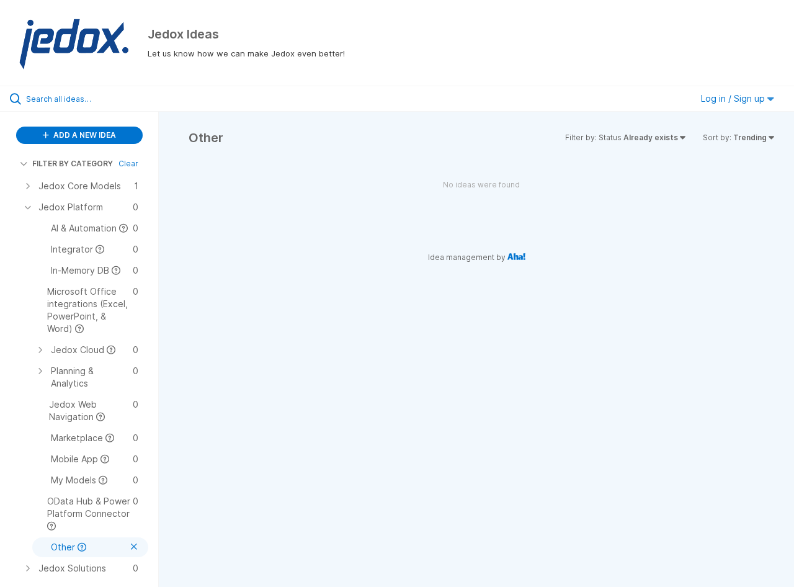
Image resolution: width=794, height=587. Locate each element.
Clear (128, 163)
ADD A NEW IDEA (83, 135)
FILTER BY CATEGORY (72, 163)
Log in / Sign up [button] (734, 98)
